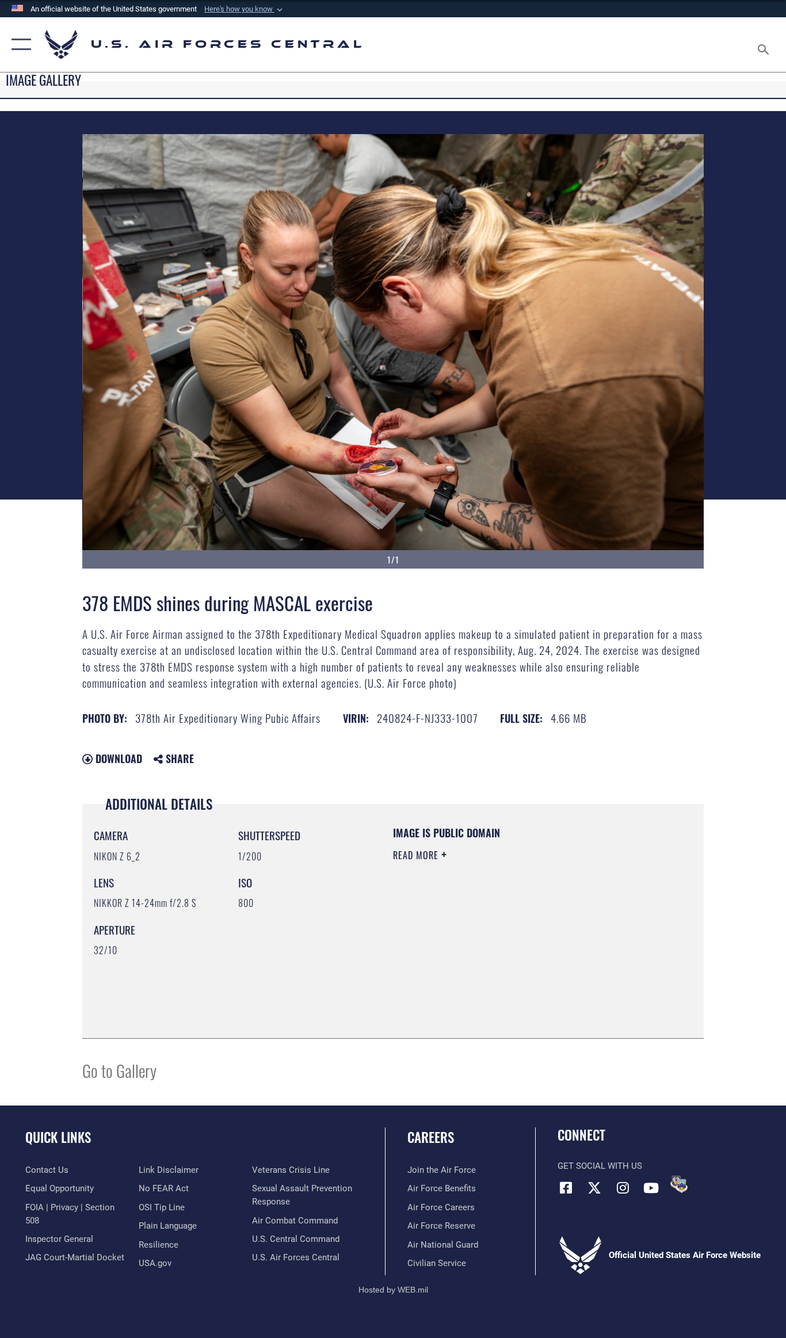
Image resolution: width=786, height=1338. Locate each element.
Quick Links (58, 1137)
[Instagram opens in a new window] (622, 1187)
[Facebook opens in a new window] (566, 1187)
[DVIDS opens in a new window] (679, 1184)
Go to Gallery (119, 1070)
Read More (417, 855)
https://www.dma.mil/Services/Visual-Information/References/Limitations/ (528, 944)
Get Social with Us (600, 1166)
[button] (244, 9)
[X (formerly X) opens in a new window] (594, 1187)
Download (117, 758)
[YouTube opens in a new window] (650, 1187)
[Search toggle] (765, 45)
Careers (430, 1137)
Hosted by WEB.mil (393, 1289)
